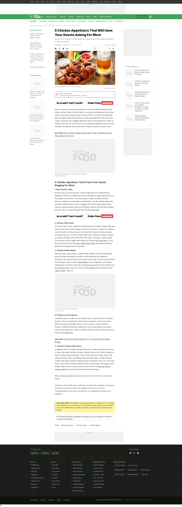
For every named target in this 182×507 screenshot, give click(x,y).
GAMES (88, 1)
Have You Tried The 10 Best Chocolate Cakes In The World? (142, 72)
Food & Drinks (81, 21)
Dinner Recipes (78, 465)
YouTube (69, 419)
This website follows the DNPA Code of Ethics (108, 500)
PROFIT (43, 1)
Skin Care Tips (98, 478)
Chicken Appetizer (67, 425)
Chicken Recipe (95, 425)
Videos (88, 16)
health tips (77, 417)
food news (69, 417)
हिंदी (47, 1)
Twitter (60, 419)
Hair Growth (55, 471)
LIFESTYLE (70, 1)
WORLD (37, 1)
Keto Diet (34, 471)
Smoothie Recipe (99, 484)
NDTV (31, 1)
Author (59, 500)
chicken (76, 121)
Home (31, 25)
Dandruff (55, 478)
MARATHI (120, 1)
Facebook (100, 417)
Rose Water (55, 468)
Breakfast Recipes (133, 474)
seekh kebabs (82, 262)
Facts (111, 21)
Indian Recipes (119, 462)
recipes (86, 417)
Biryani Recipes (132, 470)
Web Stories (80, 16)
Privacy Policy (34, 500)
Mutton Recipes (119, 470)
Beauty (54, 462)
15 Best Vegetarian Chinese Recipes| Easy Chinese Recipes (142, 118)
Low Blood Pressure (37, 478)
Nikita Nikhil (58, 45)
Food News (42, 21)
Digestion (34, 484)
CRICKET (58, 1)
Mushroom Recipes (79, 474)
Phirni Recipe (98, 487)
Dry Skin (54, 474)
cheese (109, 352)
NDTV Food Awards (106, 16)
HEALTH (77, 1)
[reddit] (67, 48)
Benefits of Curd (99, 474)
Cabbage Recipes (78, 484)
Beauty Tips (56, 484)
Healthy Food (35, 481)
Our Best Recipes (131, 66)
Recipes (71, 16)
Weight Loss (34, 453)
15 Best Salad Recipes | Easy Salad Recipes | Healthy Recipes (142, 94)
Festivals (91, 21)
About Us (43, 500)
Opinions (62, 21)
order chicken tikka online (85, 243)
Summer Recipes (99, 465)
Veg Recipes (76, 462)
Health (95, 16)
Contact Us (67, 500)
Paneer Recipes (78, 471)
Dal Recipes (76, 481)
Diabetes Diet (35, 468)
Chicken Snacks (81, 425)
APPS (100, 1)
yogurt (84, 204)
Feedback (51, 500)
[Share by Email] (109, 48)
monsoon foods (52, 16)
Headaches (34, 487)
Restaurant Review (101, 21)
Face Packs (55, 481)
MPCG (114, 1)
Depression (34, 474)
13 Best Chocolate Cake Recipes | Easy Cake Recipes (142, 83)
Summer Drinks (98, 471)
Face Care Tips (99, 481)
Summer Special (99, 462)
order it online (60, 271)
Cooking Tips (45, 453)
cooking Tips (53, 21)
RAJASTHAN (107, 1)
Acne (53, 487)
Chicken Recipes (120, 465)
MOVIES (52, 1)
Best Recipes (119, 21)
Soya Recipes (77, 478)
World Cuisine (71, 21)
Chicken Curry (132, 465)
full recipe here (93, 210)
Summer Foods (98, 468)
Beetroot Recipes (78, 487)
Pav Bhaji (145, 474)
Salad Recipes (77, 468)
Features (62, 16)
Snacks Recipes (78, 490)
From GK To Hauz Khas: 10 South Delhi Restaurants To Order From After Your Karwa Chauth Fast (142, 107)
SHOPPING (94, 1)
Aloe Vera (55, 465)
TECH (82, 1)
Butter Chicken (145, 470)
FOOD (64, 1)
